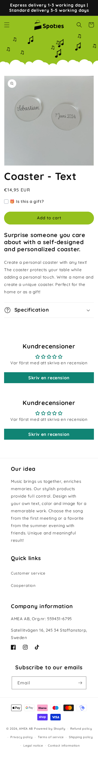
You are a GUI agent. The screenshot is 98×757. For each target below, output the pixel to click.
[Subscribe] (80, 682)
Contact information (63, 745)
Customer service (28, 573)
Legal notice (33, 745)
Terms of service (51, 737)
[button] (7, 25)
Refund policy (81, 729)
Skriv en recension (49, 377)
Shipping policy (81, 737)
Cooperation (23, 585)
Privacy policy (21, 737)
